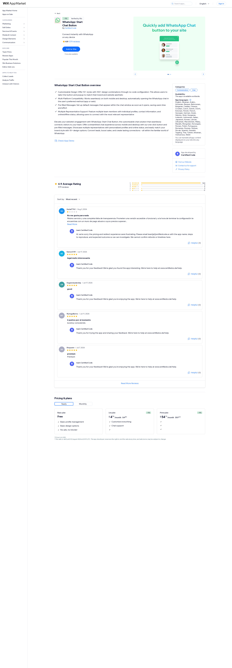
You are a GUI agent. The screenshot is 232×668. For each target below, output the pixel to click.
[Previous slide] (135, 74)
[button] (190, 100)
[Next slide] (203, 74)
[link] (14, 10)
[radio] (63, 404)
